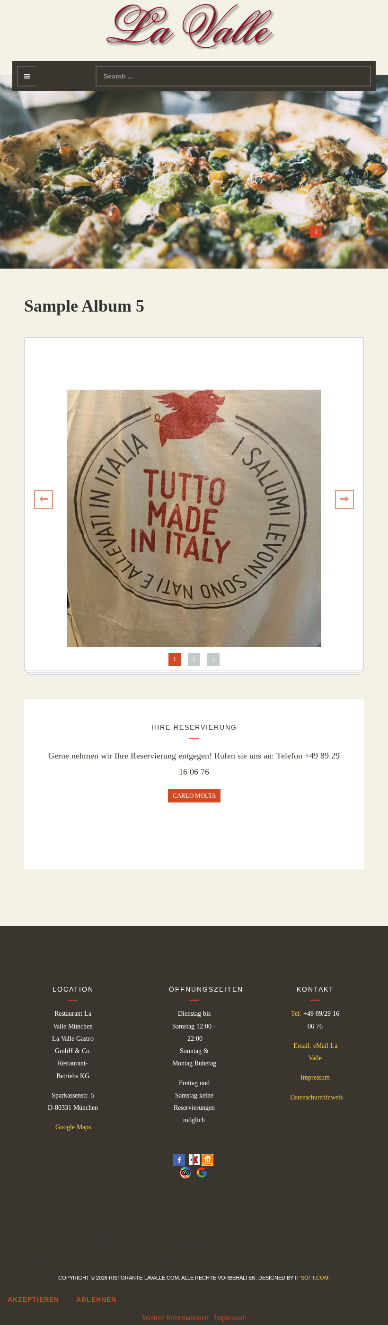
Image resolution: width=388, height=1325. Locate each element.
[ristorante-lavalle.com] (194, 24)
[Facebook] (179, 1159)
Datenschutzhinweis (316, 1097)
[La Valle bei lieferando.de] (207, 1159)
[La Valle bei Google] (200, 1171)
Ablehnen (96, 1299)
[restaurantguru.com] (194, 1159)
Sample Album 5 (84, 305)
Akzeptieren (33, 1299)
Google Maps (73, 1127)
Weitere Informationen (175, 1318)
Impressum (315, 1077)
